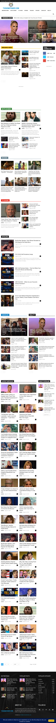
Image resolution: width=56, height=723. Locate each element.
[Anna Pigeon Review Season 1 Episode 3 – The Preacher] (7, 165)
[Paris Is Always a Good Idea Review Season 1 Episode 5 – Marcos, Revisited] (21, 165)
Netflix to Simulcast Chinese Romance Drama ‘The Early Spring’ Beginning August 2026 (31, 125)
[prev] (51, 18)
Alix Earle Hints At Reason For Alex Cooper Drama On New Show (27, 527)
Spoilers (3, 541)
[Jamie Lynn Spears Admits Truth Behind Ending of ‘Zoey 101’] (27, 483)
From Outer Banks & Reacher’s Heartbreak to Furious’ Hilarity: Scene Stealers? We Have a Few (27, 297)
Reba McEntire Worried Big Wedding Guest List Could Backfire (26, 472)
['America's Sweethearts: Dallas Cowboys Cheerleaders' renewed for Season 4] (33, 357)
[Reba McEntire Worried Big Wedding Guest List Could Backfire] (27, 464)
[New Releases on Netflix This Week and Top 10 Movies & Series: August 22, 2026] (10, 117)
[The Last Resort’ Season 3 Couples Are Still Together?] (27, 574)
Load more (46, 414)
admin (2, 69)
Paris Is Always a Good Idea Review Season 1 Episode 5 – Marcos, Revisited (21, 172)
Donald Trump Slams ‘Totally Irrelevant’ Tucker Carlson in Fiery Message (9, 581)
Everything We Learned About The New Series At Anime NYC (14, 138)
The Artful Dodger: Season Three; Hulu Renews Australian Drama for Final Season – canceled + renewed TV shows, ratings (14, 331)
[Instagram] (49, 709)
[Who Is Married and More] (9, 647)
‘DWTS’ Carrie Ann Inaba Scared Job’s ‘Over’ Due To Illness (26, 508)
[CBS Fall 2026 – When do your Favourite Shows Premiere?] (7, 287)
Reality (3, 34)
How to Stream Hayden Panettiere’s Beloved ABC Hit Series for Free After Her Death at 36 (21, 189)
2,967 (15, 664)
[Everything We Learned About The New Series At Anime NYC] (4, 139)
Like (54, 53)
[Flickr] (46, 709)
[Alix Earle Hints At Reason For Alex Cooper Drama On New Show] (27, 519)
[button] (53, 14)
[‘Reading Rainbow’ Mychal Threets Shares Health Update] (9, 555)
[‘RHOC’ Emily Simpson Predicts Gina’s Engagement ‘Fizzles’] (27, 537)
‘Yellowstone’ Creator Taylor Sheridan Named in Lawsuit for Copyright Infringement (27, 636)
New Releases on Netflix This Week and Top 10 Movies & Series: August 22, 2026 (10, 125)
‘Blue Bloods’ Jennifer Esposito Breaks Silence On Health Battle (8, 527)
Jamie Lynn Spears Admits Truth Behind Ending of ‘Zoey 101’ (27, 490)
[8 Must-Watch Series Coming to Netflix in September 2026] (25, 145)
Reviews (2, 169)
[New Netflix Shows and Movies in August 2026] (25, 59)
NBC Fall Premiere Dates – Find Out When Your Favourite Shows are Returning (27, 654)
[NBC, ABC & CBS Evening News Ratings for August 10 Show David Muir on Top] (27, 592)
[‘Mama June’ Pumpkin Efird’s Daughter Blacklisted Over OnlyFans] (25, 225)
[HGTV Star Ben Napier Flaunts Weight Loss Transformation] (25, 219)
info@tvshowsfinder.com (25, 715)
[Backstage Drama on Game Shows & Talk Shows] (9, 628)
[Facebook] (43, 709)
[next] (54, 18)
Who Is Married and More (8, 653)
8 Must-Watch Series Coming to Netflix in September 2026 (33, 145)
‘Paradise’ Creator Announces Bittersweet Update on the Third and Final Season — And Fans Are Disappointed (7, 189)
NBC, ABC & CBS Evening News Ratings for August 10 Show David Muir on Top (27, 599)
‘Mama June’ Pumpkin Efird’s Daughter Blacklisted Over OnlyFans (35, 225)
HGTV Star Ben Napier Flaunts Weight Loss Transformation (33, 219)
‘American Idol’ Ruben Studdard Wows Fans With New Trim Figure (34, 205)
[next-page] (4, 81)
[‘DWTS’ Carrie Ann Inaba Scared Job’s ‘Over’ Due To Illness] (27, 501)
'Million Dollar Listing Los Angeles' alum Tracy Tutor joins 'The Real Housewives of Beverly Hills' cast (41, 331)
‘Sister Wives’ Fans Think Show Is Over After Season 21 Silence (10, 220)
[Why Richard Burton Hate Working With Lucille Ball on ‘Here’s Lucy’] (9, 610)
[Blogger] (39, 709)
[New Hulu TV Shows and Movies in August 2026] (25, 53)
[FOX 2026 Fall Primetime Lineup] (7, 259)
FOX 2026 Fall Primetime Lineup (24, 254)
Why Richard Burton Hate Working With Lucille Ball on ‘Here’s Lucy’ (8, 618)
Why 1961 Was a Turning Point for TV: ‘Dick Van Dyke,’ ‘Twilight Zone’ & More (27, 563)
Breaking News (4, 63)
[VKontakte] (52, 709)
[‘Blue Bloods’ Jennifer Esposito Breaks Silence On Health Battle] (9, 519)
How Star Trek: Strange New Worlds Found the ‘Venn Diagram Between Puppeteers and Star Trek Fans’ (34, 66)
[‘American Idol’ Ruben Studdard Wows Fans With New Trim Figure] (49, 38)
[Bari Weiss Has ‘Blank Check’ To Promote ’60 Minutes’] (9, 501)
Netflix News (3, 121)
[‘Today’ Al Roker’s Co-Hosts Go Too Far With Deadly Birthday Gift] (9, 483)
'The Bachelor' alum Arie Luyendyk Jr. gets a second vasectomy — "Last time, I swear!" (46, 339)
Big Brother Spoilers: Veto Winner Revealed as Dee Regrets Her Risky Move (27, 241)
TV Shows (3, 216)
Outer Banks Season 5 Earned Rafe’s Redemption (9, 67)
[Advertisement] (21, 97)
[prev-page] (2, 81)
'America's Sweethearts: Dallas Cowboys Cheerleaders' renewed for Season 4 (46, 356)
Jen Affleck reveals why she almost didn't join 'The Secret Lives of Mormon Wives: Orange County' (46, 365)
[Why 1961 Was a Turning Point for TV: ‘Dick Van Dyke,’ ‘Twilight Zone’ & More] (27, 555)
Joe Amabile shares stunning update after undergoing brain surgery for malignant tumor (46, 348)
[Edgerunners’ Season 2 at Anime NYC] (25, 139)
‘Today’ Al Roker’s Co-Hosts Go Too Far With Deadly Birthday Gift (9, 490)
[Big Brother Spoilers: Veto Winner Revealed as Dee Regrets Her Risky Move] (7, 245)
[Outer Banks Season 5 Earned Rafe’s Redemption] (10, 57)
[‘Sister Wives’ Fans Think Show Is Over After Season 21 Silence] (42, 26)
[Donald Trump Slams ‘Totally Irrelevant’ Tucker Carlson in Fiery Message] (9, 574)
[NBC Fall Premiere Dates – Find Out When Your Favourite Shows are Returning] (7, 273)
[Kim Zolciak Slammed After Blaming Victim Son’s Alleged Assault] (25, 212)
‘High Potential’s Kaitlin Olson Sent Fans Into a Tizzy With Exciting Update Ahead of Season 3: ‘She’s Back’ (34, 189)
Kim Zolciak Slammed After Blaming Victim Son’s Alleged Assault (34, 212)
